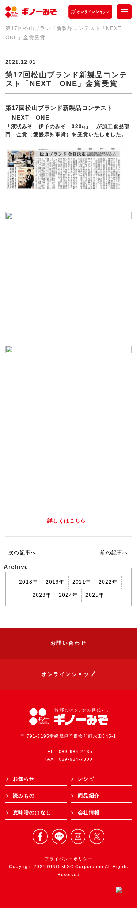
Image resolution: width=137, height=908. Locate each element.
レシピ (86, 779)
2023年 (42, 595)
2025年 (94, 595)
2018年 (28, 582)
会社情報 (89, 812)
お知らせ (24, 779)
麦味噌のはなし (32, 812)
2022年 (108, 582)
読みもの (24, 796)
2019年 (55, 582)
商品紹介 (89, 796)
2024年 (68, 595)
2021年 (81, 582)
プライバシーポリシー (68, 859)
